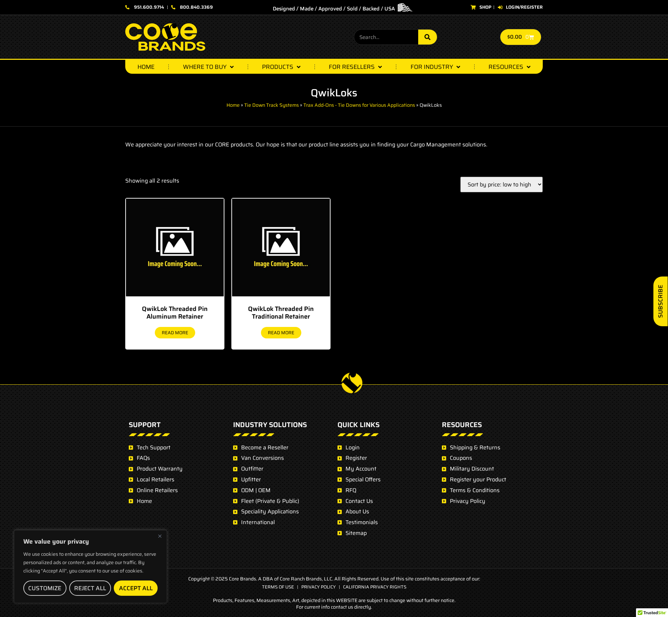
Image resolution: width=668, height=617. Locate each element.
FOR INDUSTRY (432, 66)
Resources (505, 66)
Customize (44, 588)
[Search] (427, 37)
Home (145, 66)
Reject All (90, 588)
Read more (175, 332)
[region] (90, 566)
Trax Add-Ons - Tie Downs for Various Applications (359, 105)
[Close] (160, 536)
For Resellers (352, 66)
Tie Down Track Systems (271, 105)
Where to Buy (204, 66)
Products (277, 66)
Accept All (136, 588)
